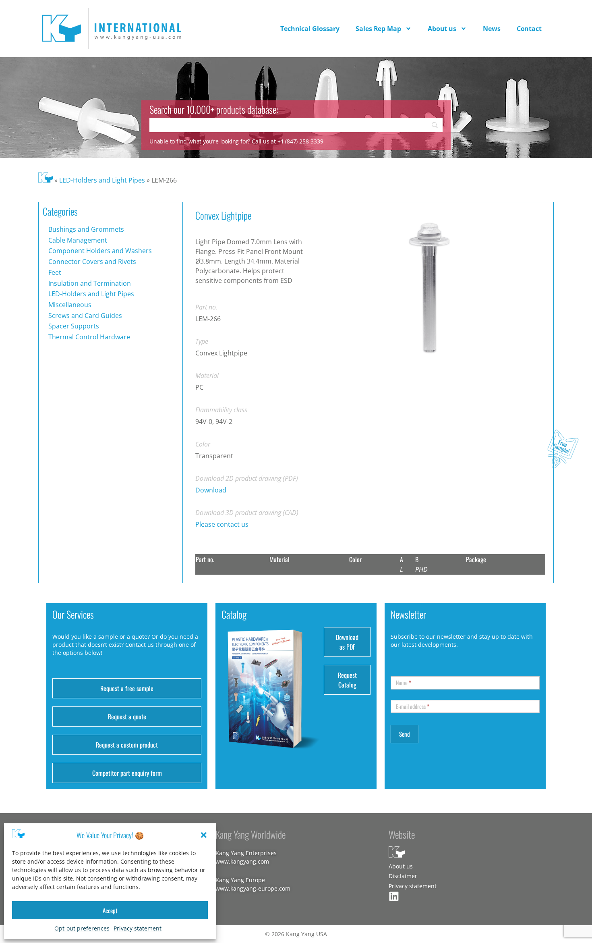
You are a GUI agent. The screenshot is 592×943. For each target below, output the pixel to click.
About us (442, 28)
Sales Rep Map (378, 28)
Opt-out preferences (82, 928)
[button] (204, 835)
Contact (529, 28)
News (492, 28)
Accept (110, 910)
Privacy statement (137, 928)
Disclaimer (403, 876)
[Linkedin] (394, 896)
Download (210, 490)
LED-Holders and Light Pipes (102, 180)
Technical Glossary (309, 28)
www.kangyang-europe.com (252, 888)
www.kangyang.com (242, 861)
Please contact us (221, 524)
